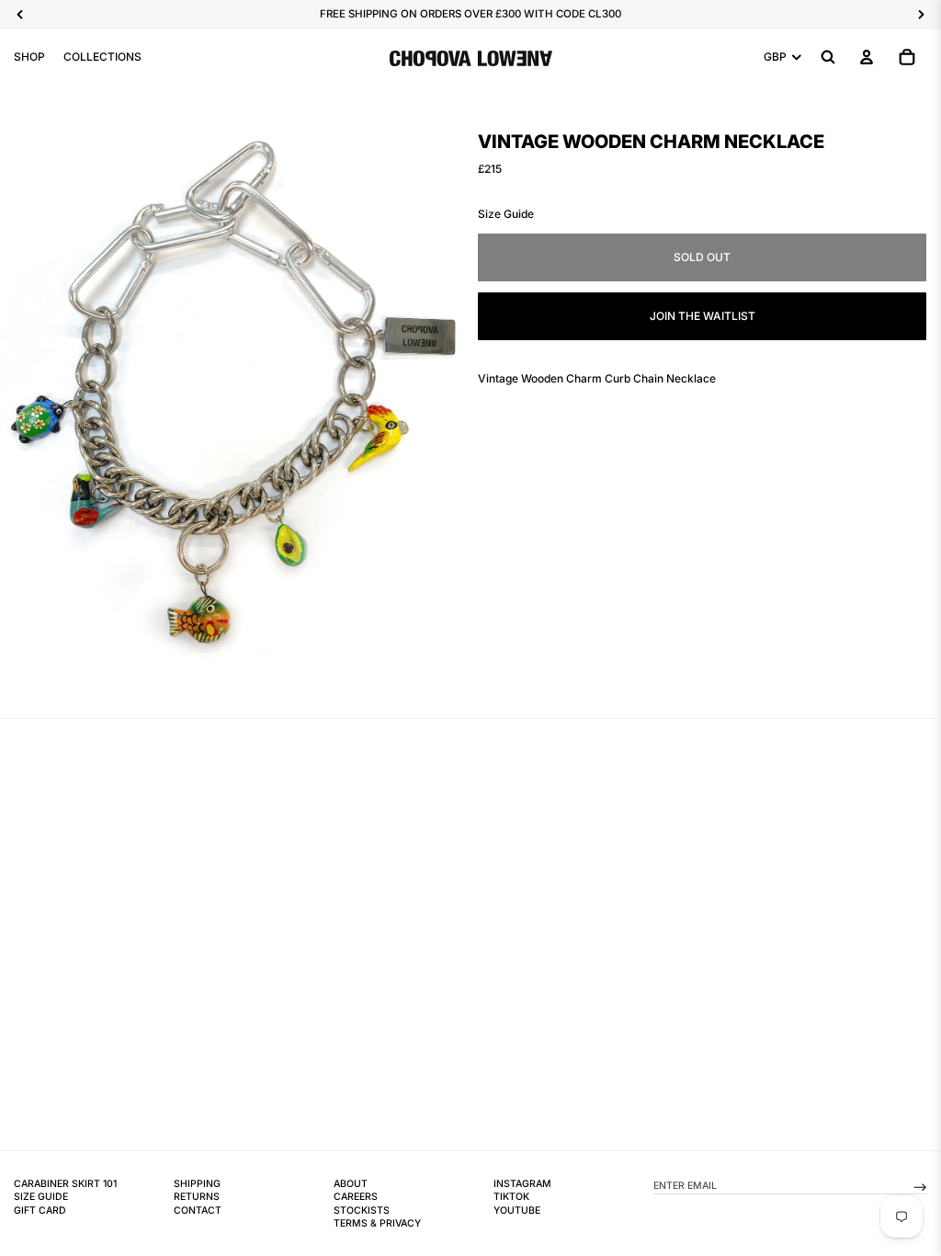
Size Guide (506, 214)
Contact (197, 1210)
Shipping (197, 1184)
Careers (356, 1197)
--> (920, 1186)
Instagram (522, 1184)
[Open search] (828, 57)
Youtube (516, 1210)
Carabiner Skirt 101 (65, 1184)
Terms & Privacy (377, 1223)
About (351, 1184)
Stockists (362, 1210)
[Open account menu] (866, 57)
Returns (197, 1197)
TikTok (511, 1197)
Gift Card (40, 1210)
